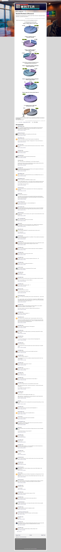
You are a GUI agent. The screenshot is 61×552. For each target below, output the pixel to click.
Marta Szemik (20, 155)
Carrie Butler (20, 241)
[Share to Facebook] (36, 122)
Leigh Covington (20, 295)
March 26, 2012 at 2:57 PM (21, 226)
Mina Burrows (20, 187)
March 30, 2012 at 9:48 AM (21, 470)
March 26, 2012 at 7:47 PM (21, 259)
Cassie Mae (19, 167)
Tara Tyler (19, 416)
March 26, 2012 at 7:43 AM (21, 130)
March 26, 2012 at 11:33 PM (22, 309)
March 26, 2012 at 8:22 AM (21, 147)
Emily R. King (20, 212)
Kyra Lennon (20, 144)
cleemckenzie (20, 457)
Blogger (35, 548)
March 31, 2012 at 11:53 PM (22, 509)
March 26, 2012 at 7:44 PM (21, 244)
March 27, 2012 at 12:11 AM (22, 352)
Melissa (19, 223)
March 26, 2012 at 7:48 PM (21, 264)
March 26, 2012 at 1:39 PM (21, 215)
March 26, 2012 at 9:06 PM (21, 274)
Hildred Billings (20, 173)
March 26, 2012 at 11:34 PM (22, 314)
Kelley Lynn (19, 288)
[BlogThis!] (34, 122)
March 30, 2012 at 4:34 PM (21, 494)
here (36, 20)
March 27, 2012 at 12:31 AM (22, 398)
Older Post (43, 535)
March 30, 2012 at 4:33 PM (21, 489)
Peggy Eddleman (20, 178)
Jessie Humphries (20, 421)
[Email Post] (32, 122)
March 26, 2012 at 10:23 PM (22, 292)
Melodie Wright (20, 411)
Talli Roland (19, 150)
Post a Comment (19, 531)
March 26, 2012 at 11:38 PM (22, 333)
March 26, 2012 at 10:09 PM (22, 281)
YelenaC (19, 193)
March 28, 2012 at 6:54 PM (21, 454)
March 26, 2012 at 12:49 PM (22, 199)
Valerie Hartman (20, 126)
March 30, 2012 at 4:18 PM (21, 482)
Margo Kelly (19, 229)
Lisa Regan (19, 521)
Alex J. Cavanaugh (21, 218)
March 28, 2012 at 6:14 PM (21, 432)
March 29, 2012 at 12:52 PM (22, 464)
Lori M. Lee (19, 267)
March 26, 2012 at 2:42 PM (21, 220)
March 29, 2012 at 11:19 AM (22, 459)
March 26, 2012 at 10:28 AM (22, 157)
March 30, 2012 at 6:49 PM (21, 499)
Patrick (19, 427)
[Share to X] (35, 122)
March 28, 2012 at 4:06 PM (21, 424)
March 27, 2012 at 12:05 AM (22, 347)
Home (31, 535)
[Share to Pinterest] (37, 122)
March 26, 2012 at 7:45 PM (21, 249)
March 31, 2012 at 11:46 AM (22, 504)
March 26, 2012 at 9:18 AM (21, 152)
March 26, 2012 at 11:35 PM (22, 322)
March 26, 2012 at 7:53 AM (21, 135)
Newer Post (18, 535)
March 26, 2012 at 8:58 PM (21, 269)
